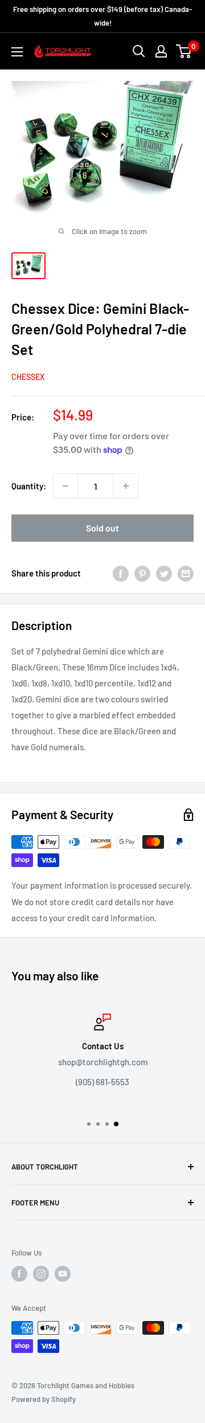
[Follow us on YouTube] (63, 1274)
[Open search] (139, 51)
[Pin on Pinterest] (142, 573)
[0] (184, 51)
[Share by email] (186, 573)
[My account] (161, 51)
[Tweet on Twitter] (164, 573)
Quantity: (28, 486)
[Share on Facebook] (121, 573)
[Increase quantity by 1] (126, 486)
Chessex (27, 377)
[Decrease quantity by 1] (65, 486)
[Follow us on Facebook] (19, 1274)
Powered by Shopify (43, 1399)
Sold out (102, 527)
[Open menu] (17, 51)
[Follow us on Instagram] (41, 1274)
